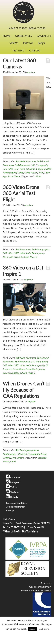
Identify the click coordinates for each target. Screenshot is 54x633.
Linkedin (14, 497)
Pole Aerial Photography (28, 453)
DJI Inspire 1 (16, 256)
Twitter (14, 487)
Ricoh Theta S (14, 176)
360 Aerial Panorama (25, 161)
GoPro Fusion (30, 172)
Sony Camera (17, 457)
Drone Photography (34, 369)
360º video (19, 168)
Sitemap (10, 510)
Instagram (15, 482)
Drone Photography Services (27, 13)
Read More (43, 629)
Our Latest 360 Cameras (19, 63)
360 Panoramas (22, 165)
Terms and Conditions (16, 502)
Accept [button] (32, 629)
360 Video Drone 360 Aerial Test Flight (21, 193)
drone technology (11, 372)
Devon (6, 256)
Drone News (18, 369)
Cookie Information (15, 506)
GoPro (20, 172)
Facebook (15, 477)
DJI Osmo (30, 168)
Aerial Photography (35, 253)
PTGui (38, 176)
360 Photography (39, 165)
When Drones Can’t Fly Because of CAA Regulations (24, 389)
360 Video (8, 168)
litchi (40, 172)
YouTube (14, 492)
